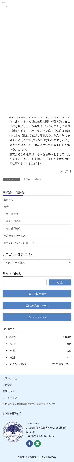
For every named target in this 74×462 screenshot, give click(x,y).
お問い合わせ (10, 378)
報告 (6, 206)
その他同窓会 (13, 228)
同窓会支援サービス (14, 235)
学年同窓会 (27, 179)
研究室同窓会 (13, 221)
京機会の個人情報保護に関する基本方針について (29, 404)
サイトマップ (10, 397)
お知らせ (8, 199)
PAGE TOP (68, 445)
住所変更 (7, 384)
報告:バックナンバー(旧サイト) (21, 242)
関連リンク (9, 391)
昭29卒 (38, 179)
